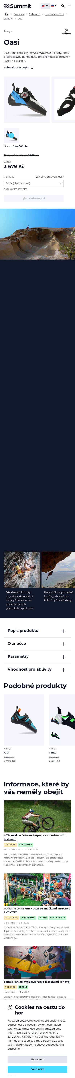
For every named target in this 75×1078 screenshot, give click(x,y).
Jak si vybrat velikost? (50, 177)
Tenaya (8, 31)
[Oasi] (27, 99)
